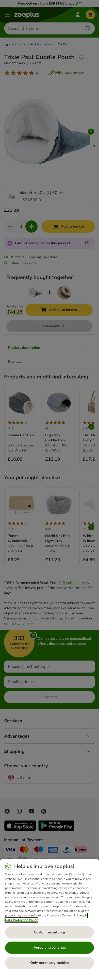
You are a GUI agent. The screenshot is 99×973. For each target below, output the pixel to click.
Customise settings (49, 932)
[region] (49, 916)
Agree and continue (50, 947)
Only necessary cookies (49, 962)
